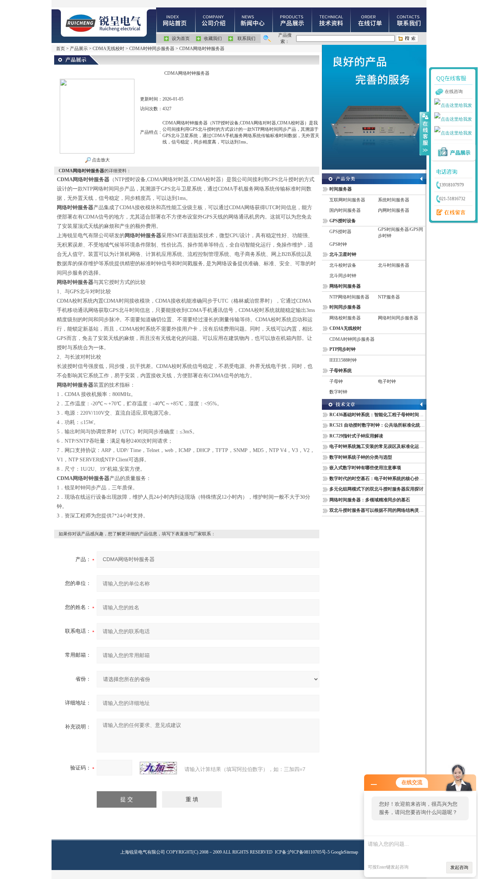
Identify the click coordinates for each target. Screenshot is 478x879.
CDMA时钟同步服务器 (151, 48)
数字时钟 (338, 391)
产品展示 (79, 48)
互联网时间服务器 (347, 199)
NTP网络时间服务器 (349, 297)
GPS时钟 (338, 244)
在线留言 (449, 212)
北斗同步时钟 (342, 275)
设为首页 (181, 38)
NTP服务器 (389, 297)
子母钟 (336, 381)
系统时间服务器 (393, 199)
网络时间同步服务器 (398, 318)
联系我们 (246, 38)
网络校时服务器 (345, 318)
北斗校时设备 (342, 265)
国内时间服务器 (345, 210)
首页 (60, 48)
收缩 (424, 133)
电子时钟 (387, 381)
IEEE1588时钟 (343, 360)
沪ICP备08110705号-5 (309, 852)
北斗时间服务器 (393, 265)
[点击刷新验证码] (158, 768)
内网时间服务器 (393, 210)
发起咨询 (459, 867)
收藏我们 (213, 38)
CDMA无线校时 (108, 48)
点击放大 (100, 160)
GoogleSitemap (344, 852)
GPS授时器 (340, 231)
